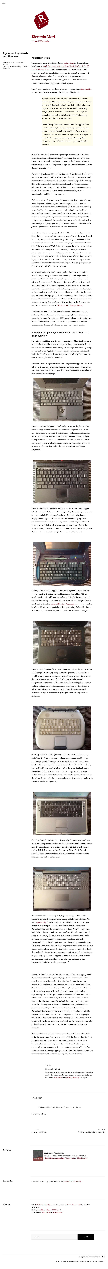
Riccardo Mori (43, 36)
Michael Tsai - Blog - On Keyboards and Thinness (63, 1107)
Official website (82, 1158)
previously (41, 922)
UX (9, 68)
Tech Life (5, 64)
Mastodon (39, 1205)
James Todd (79, 1261)
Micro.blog (70, 1205)
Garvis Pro (70, 1261)
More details (70, 1158)
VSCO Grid (55, 1210)
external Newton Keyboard (62, 603)
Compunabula (12, 66)
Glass (48, 1210)
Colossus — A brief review (39, 1131)
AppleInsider (85, 89)
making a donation (72, 1077)
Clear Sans (89, 1261)
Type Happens (57, 1212)
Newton (5, 68)
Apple (4, 66)
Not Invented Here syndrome (69, 305)
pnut (79, 1205)
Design (19, 66)
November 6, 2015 (8, 62)
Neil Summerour (99, 1261)
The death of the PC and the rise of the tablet (91, 1131)
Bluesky (47, 1205)
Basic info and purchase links (55, 1158)
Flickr (43, 1210)
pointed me (69, 63)
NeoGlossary (46, 1212)
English (25, 66)
